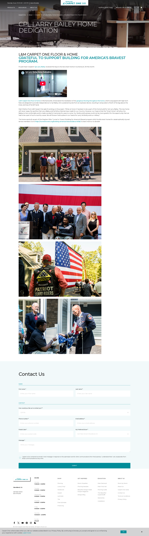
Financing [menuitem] (61, 505)
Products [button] (11, 7)
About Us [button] (33, 7)
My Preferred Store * (82, 429)
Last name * (79, 389)
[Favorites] (138, 7)
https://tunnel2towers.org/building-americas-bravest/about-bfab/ (58, 121)
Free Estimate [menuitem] (62, 502)
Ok (123, 532)
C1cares (37, 15)
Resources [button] (22, 7)
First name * (22, 389)
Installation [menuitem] (101, 501)
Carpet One (22, 15)
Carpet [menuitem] (60, 493)
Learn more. (27, 533)
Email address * (80, 418)
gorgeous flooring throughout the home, (90, 101)
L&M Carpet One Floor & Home (29, 101)
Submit (74, 465)
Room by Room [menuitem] (122, 483)
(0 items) (141, 7)
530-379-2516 (35, 3)
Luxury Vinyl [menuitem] (61, 486)
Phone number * (24, 418)
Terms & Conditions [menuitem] (124, 496)
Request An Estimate (123, 7)
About (30, 15)
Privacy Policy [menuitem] (122, 499)
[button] (134, 7)
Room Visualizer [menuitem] (83, 483)
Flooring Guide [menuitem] (102, 489)
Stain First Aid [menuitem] (102, 486)
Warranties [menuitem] (101, 498)
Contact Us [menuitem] (121, 493)
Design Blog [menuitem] (81, 495)
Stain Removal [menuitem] (102, 483)
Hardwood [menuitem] (61, 489)
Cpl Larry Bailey (40, 67)
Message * (22, 440)
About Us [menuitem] (121, 486)
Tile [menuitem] (59, 499)
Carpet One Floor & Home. (26, 527)
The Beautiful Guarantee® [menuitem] (102, 494)
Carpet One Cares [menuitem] (123, 489)
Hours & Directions (105, 7)
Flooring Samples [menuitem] (83, 486)
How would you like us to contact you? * (31, 408)
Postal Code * (23, 429)
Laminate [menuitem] (60, 496)
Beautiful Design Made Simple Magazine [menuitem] (85, 490)
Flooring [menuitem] (60, 483)
